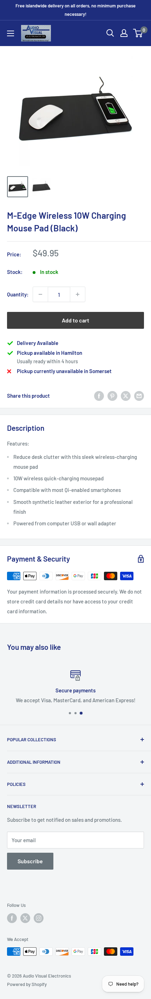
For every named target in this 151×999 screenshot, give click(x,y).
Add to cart (75, 320)
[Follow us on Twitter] (25, 918)
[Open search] (110, 33)
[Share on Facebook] (99, 395)
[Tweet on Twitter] (126, 395)
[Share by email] (139, 395)
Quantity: (17, 294)
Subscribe (30, 861)
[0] (138, 33)
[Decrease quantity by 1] (40, 294)
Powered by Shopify (27, 984)
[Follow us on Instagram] (39, 918)
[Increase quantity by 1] (77, 294)
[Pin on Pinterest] (112, 395)
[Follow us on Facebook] (12, 918)
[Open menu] (10, 33)
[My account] (123, 33)
